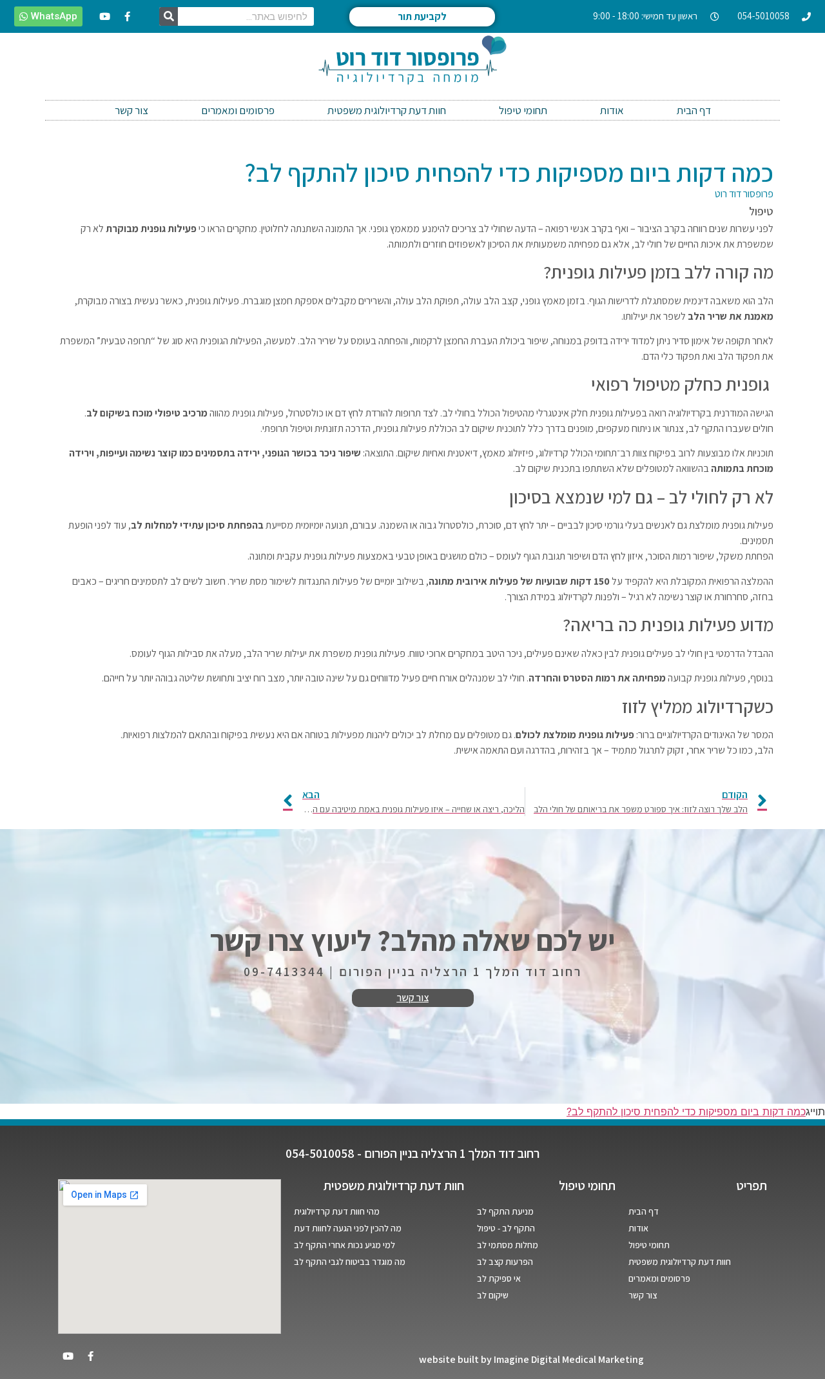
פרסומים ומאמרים (238, 110)
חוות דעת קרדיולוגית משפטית (386, 110)
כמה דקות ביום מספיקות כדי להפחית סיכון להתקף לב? (686, 1111)
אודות (612, 110)
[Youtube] (105, 16)
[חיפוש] (168, 16)
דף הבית (694, 110)
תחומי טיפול (523, 110)
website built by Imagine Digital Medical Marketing (531, 1359)
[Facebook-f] (127, 16)
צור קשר (131, 110)
